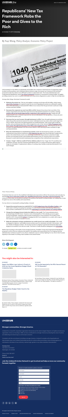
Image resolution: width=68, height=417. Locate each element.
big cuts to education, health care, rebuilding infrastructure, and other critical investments (33, 196)
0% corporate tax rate (35, 133)
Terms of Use (14, 413)
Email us (4, 355)
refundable (59, 226)
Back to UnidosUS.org (60, 2)
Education (22, 392)
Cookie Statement (49, 413)
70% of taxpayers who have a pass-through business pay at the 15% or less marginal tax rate (33, 124)
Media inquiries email (7, 357)
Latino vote (22, 393)
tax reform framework (27, 94)
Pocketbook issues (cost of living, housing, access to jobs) (32, 387)
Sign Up (23, 397)
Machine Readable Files (25, 413)
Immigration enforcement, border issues (29, 389)
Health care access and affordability (28, 390)
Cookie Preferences (38, 413)
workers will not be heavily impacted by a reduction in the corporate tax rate (28, 113)
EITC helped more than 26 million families (47, 206)
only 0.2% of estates (12, 104)
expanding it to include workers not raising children (47, 209)
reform (25, 217)
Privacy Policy (5, 413)
